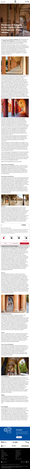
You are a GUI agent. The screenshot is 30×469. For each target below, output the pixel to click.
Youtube (26, 461)
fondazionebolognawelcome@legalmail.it (7, 467)
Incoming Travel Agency (4, 455)
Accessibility (9, 464)
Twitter (24, 461)
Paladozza (2, 456)
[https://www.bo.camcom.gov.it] (3, 446)
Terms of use (13, 464)
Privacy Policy (2, 464)
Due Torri (2, 457)
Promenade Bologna (18, 458)
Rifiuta (5, 243)
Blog (16, 457)
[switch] (11, 238)
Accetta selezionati (15, 243)
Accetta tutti (24, 243)
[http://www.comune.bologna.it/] (14, 446)
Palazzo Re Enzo (3, 452)
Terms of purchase (17, 464)
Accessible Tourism (18, 453)
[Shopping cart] (28, 1)
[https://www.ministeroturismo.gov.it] (4, 442)
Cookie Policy (6, 464)
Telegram (28, 461)
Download (17, 456)
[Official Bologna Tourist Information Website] (15, 1)
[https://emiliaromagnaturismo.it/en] (25, 446)
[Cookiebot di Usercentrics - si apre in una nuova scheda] (22, 225)
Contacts (2, 451)
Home (2, 22)
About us (2, 450)
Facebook (23, 461)
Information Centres (4, 458)
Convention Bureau (4, 453)
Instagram (21, 461)
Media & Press (5, 22)
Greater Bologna (18, 452)
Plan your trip (17, 451)
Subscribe (19, 437)
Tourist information (18, 450)
